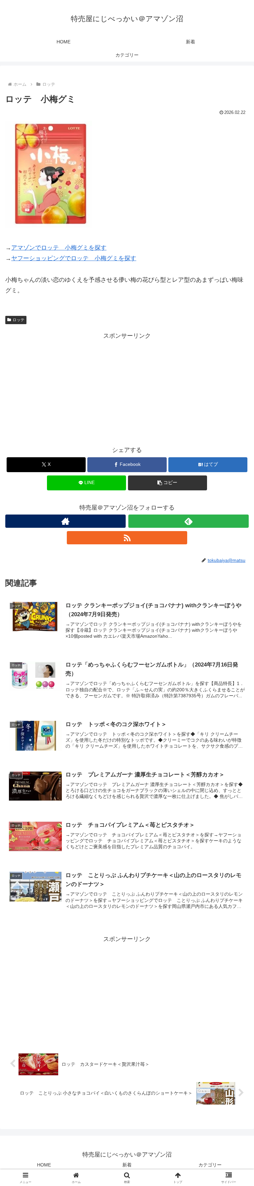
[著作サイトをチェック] (65, 521)
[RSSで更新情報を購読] (127, 537)
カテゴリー (210, 1164)
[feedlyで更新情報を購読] (188, 521)
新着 (127, 1164)
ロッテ (18, 320)
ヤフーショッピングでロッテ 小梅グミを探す (73, 258)
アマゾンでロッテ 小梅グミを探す (58, 247)
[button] (167, 482)
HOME (44, 1164)
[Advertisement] (127, 387)
